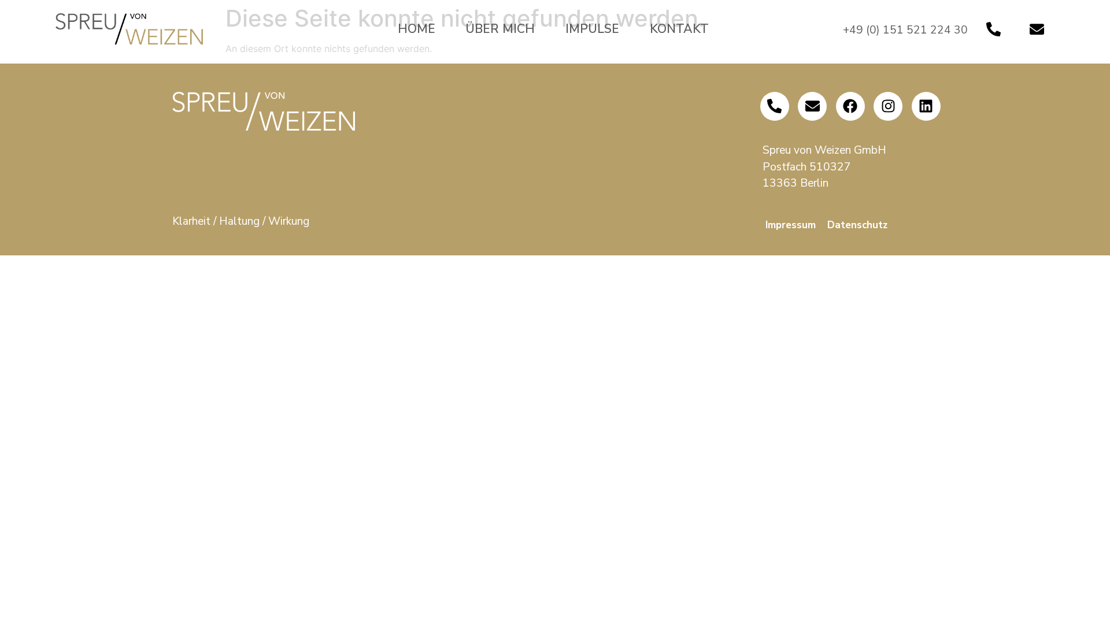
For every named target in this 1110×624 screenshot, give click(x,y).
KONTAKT (679, 29)
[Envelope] (1037, 28)
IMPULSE (592, 29)
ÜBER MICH (500, 29)
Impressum (790, 225)
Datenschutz (857, 225)
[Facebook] (850, 106)
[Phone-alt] (993, 28)
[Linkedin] (926, 106)
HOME (416, 29)
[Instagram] (888, 106)
